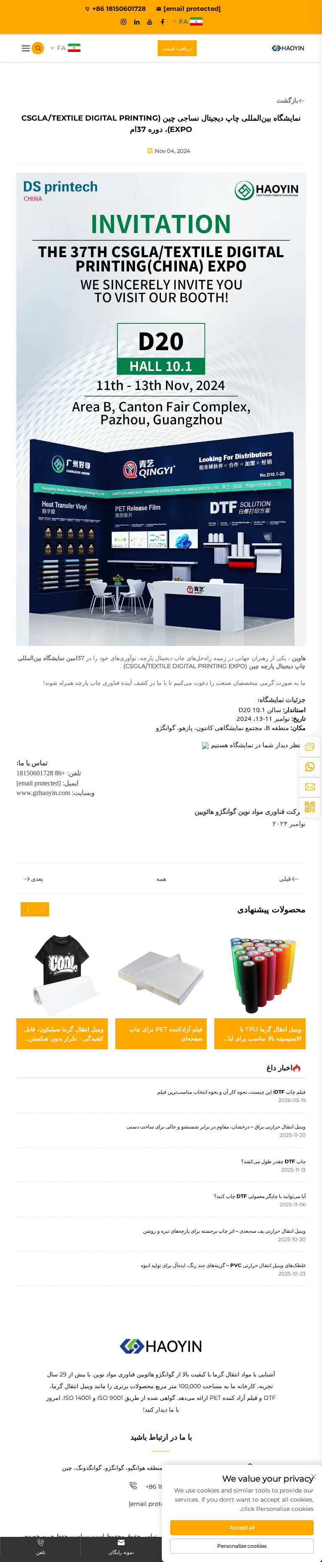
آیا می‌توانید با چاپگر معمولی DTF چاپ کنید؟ (260, 1196)
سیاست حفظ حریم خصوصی (53, 1536)
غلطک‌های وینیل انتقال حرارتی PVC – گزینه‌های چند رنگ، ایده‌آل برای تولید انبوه (223, 1265)
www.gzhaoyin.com (43, 792)
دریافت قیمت (177, 48)
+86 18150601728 (120, 9)
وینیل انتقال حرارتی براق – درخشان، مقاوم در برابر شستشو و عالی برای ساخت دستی (216, 1126)
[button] (42, 909)
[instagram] (123, 21)
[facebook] (162, 21)
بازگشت (287, 100)
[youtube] (149, 21)
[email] (310, 787)
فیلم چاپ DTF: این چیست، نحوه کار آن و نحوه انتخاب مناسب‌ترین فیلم (231, 1092)
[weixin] (310, 807)
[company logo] (288, 48)
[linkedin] (136, 21)
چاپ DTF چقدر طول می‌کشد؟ (273, 1161)
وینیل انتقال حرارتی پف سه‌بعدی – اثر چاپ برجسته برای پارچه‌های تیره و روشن (224, 1231)
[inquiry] (310, 747)
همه (161, 879)
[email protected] (38, 783)
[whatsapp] (310, 767)
